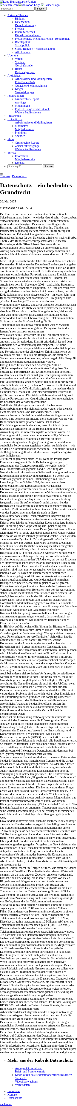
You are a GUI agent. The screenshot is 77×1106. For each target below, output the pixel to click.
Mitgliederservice (25, 159)
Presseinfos (14, 115)
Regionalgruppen (25, 72)
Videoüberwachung (26, 1081)
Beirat (18, 68)
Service (11, 152)
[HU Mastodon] (30, 5)
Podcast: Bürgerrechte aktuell (32, 109)
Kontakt (19, 162)
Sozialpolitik (22, 45)
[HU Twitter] (50, 5)
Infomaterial (22, 156)
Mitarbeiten (21, 125)
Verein (19, 58)
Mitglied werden (24, 129)
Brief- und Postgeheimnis (30, 1071)
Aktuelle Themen (17, 15)
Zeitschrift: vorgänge (27, 146)
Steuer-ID (21, 1078)
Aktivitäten (14, 75)
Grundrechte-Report (27, 99)
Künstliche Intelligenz (28, 35)
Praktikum (21, 132)
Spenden (20, 135)
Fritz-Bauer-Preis (25, 82)
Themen (5, 176)
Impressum (13, 1091)
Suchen (41, 8)
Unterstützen (14, 119)
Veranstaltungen (24, 92)
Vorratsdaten (22, 1084)
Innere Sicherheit (25, 32)
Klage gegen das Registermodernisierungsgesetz (43, 1074)
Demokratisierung (25, 25)
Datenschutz (22, 21)
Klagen (19, 89)
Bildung (19, 18)
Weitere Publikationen (28, 112)
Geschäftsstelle (24, 65)
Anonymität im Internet (28, 1068)
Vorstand (20, 62)
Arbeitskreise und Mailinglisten (33, 78)
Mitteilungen (22, 105)
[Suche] (9, 5)
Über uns (12, 55)
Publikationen (15, 95)
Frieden (19, 28)
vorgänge (20, 102)
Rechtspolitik (22, 42)
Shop (10, 139)
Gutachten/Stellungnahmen (31, 85)
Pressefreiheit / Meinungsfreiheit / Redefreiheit (42, 38)
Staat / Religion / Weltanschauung (35, 48)
